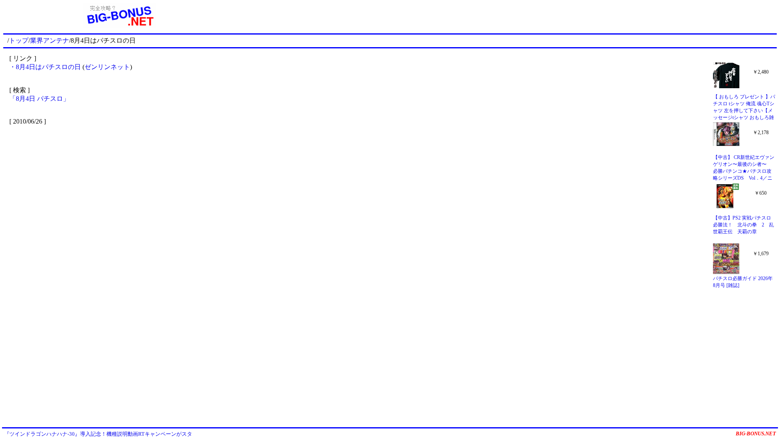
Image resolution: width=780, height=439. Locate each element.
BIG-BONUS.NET (756, 433)
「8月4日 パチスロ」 (39, 98)
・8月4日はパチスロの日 (45, 66)
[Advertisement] (506, 15)
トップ (18, 40)
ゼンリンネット (107, 66)
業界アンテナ (49, 40)
